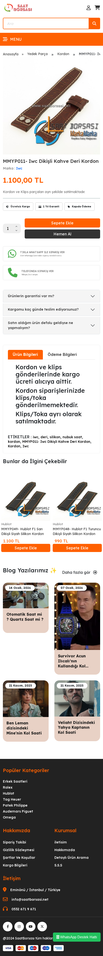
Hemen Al (62, 234)
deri (43, 437)
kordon (14, 441)
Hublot (6, 524)
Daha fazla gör (76, 572)
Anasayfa (10, 54)
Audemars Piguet (18, 811)
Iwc (19, 168)
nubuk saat (72, 437)
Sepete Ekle (62, 223)
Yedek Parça (37, 54)
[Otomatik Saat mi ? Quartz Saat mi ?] (26, 595)
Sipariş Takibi (14, 842)
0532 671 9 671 (23, 909)
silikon (55, 437)
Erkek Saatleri (15, 781)
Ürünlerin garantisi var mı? (31, 296)
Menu (16, 39)
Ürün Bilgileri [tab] (25, 354)
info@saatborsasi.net (29, 899)
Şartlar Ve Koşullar (19, 857)
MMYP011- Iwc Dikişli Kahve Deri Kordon (56, 441)
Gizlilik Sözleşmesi (18, 850)
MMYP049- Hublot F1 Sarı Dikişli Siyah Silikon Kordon (22, 531)
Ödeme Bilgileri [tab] (62, 354)
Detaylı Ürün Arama (71, 857)
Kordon (63, 54)
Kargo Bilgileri (15, 865)
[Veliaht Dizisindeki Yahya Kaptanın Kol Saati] (77, 698)
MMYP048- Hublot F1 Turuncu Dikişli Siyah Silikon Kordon (77, 531)
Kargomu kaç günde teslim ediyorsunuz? (43, 309)
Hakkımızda (64, 850)
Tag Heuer (12, 799)
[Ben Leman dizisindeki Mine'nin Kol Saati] (26, 698)
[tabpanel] (51, 406)
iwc (35, 437)
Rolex (7, 787)
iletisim (60, 842)
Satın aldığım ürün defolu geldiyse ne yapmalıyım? (40, 325)
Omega (9, 817)
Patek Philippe (15, 805)
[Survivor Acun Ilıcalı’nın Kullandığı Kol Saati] (77, 616)
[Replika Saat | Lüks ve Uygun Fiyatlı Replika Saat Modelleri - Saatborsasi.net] (18, 7)
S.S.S (58, 865)
